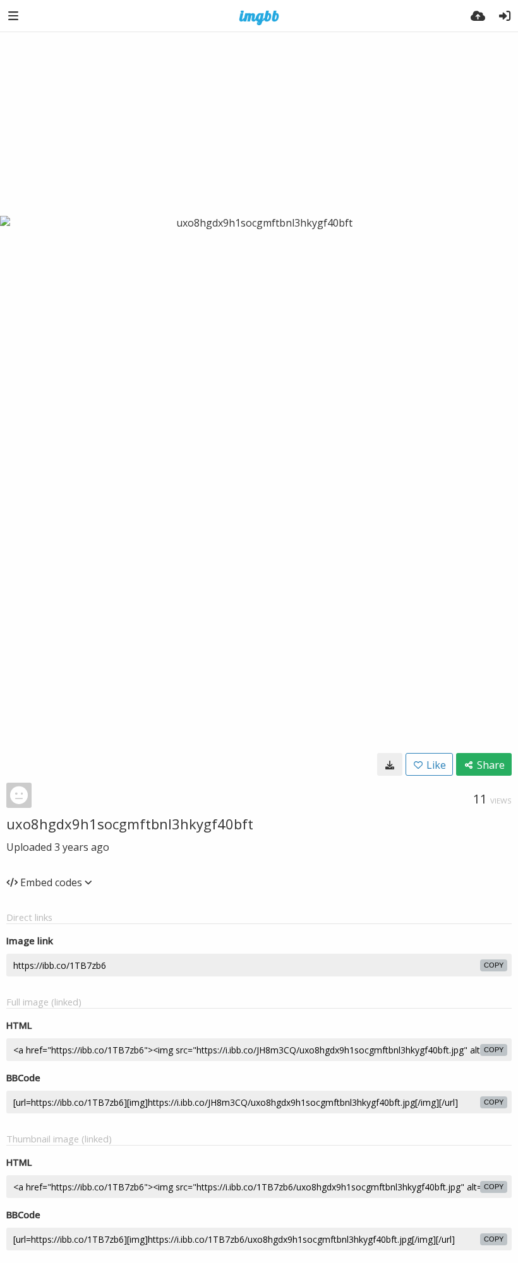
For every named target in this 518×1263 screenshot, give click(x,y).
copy (493, 965)
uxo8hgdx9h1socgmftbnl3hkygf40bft (129, 823)
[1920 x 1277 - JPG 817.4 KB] (389, 764)
